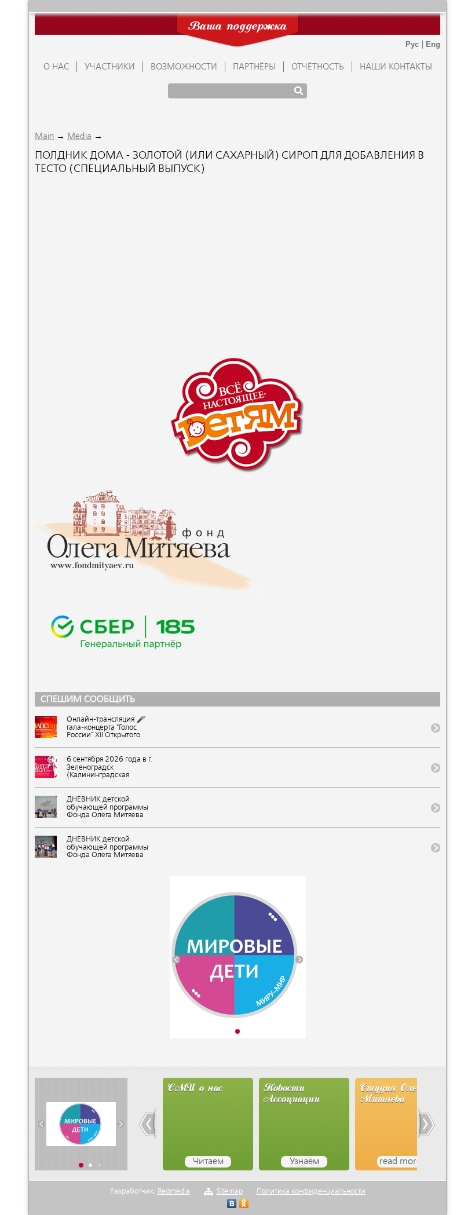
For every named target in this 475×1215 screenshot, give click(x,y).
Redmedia (174, 1191)
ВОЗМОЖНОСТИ (184, 67)
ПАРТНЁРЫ (254, 67)
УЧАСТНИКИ (110, 67)
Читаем (208, 1161)
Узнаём (304, 1161)
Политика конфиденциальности (311, 1191)
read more (400, 1161)
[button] (176, 959)
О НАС (56, 67)
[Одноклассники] (244, 1205)
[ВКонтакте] (232, 1205)
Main (44, 137)
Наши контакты (396, 67)
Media (79, 137)
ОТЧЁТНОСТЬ (317, 67)
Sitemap (230, 1191)
